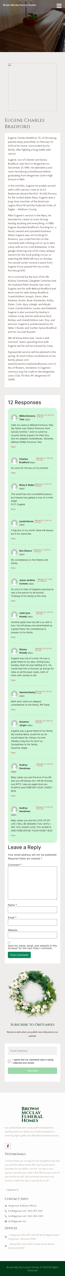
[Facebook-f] (8, 1146)
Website (12, 930)
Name (12, 905)
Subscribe (32, 1070)
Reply (13, 447)
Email (12, 917)
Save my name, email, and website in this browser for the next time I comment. (32, 946)
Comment (15, 865)
